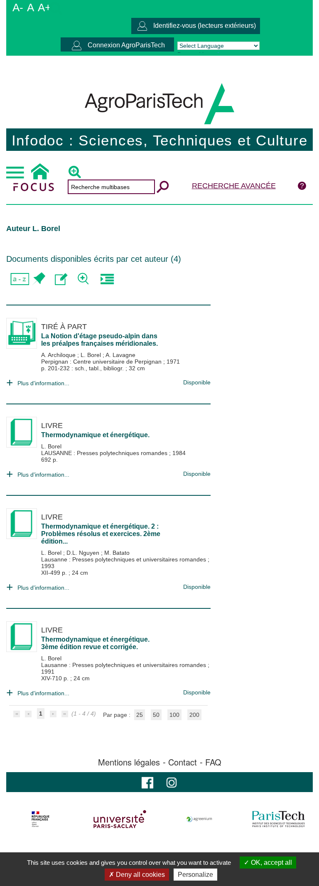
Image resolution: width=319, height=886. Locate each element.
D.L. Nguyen (83, 552)
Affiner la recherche (84, 279)
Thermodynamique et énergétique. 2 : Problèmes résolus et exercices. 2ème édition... (100, 534)
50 (156, 714)
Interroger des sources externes (107, 279)
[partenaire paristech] (278, 819)
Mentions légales (129, 762)
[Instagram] (171, 782)
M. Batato (117, 552)
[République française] (40, 819)
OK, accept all (270, 862)
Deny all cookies (139, 874)
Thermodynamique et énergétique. (95, 434)
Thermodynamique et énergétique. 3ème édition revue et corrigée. (95, 643)
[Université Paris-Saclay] (120, 819)
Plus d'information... (43, 383)
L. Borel (92, 355)
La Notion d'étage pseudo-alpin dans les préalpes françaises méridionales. (99, 339)
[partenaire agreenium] (199, 819)
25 (139, 714)
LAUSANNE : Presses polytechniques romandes (105, 453)
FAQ (213, 762)
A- (17, 7)
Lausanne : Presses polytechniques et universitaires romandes (124, 559)
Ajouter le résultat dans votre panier (38, 279)
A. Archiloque (59, 355)
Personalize (195, 874)
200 (194, 714)
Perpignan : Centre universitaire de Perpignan (102, 361)
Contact (182, 762)
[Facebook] (147, 782)
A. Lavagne (120, 355)
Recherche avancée (234, 186)
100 (174, 714)
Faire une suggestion (61, 279)
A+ (44, 7)
